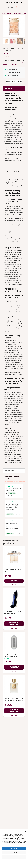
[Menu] (19, 7)
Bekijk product (14, 584)
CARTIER (14, 64)
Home (3, 13)
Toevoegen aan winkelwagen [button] (14, 623)
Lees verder (13, 581)
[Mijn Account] (8, 7)
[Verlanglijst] (12, 7)
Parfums (9, 13)
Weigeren (14, 853)
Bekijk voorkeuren (14, 857)
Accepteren (14, 848)
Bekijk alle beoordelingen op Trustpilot (15, 481)
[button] (25, 831)
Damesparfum (17, 13)
